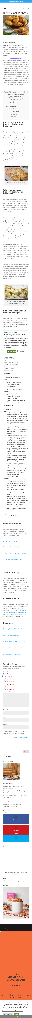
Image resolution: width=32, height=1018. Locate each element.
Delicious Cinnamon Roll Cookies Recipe (14, 641)
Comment (6, 692)
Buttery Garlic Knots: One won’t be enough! (18, 101)
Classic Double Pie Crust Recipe (12, 654)
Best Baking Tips (18, 872)
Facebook (23, 610)
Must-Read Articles (15, 111)
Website (5, 724)
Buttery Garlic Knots (11, 106)
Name (5, 710)
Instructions (13, 109)
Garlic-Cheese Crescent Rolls (11, 635)
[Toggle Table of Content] (25, 92)
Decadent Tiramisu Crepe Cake (13, 559)
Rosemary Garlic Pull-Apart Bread (12, 629)
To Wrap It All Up (14, 113)
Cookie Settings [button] (8, 1014)
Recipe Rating (7, 672)
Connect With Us (14, 114)
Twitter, (5, 612)
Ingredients (13, 108)
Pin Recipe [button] (21, 351)
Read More (13, 116)
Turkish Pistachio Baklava (12, 542)
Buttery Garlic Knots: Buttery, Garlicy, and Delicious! (17, 95)
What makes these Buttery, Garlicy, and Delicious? (16, 98)
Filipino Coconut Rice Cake (12, 566)
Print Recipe (12, 351)
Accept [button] (16, 1014)
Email (5, 717)
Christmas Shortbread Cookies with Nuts (14, 648)
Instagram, (12, 612)
